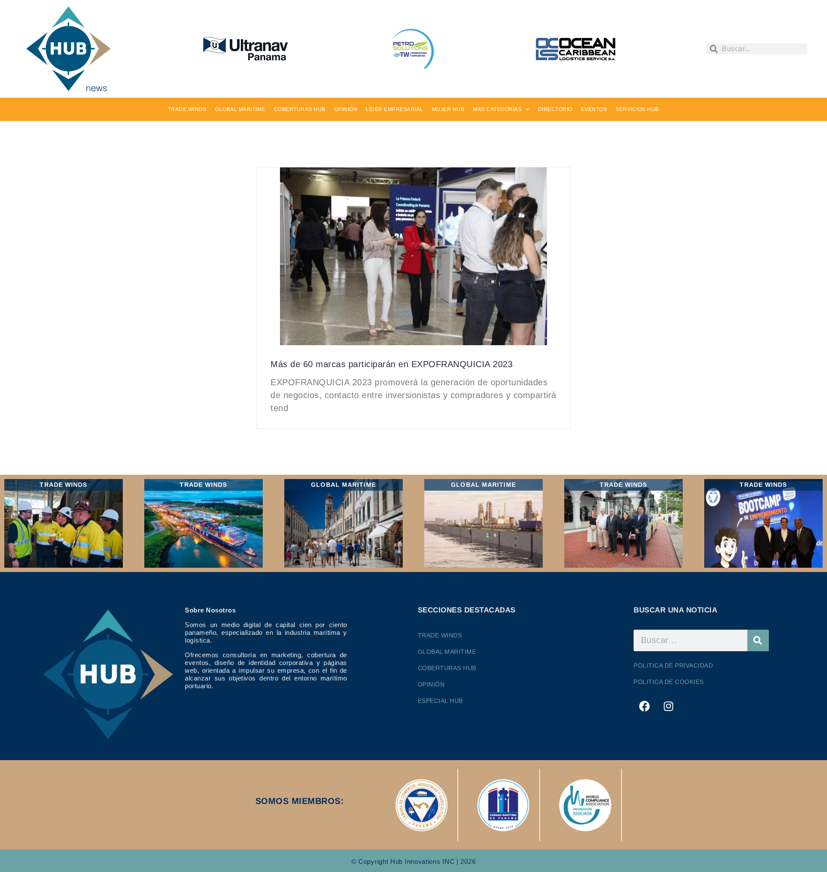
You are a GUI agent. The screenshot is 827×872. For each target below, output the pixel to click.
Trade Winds (440, 635)
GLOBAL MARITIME (240, 109)
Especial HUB (440, 700)
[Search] (758, 640)
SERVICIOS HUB (637, 109)
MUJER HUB (448, 109)
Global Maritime (447, 651)
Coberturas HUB (447, 668)
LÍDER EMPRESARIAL (394, 109)
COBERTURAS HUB (300, 109)
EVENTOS (594, 109)
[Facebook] (644, 706)
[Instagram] (668, 706)
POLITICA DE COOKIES (669, 681)
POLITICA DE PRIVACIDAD (673, 665)
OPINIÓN (346, 109)
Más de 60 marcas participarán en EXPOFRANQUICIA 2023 (391, 364)
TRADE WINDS (187, 109)
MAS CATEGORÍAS (497, 109)
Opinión (431, 684)
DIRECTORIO (555, 109)
